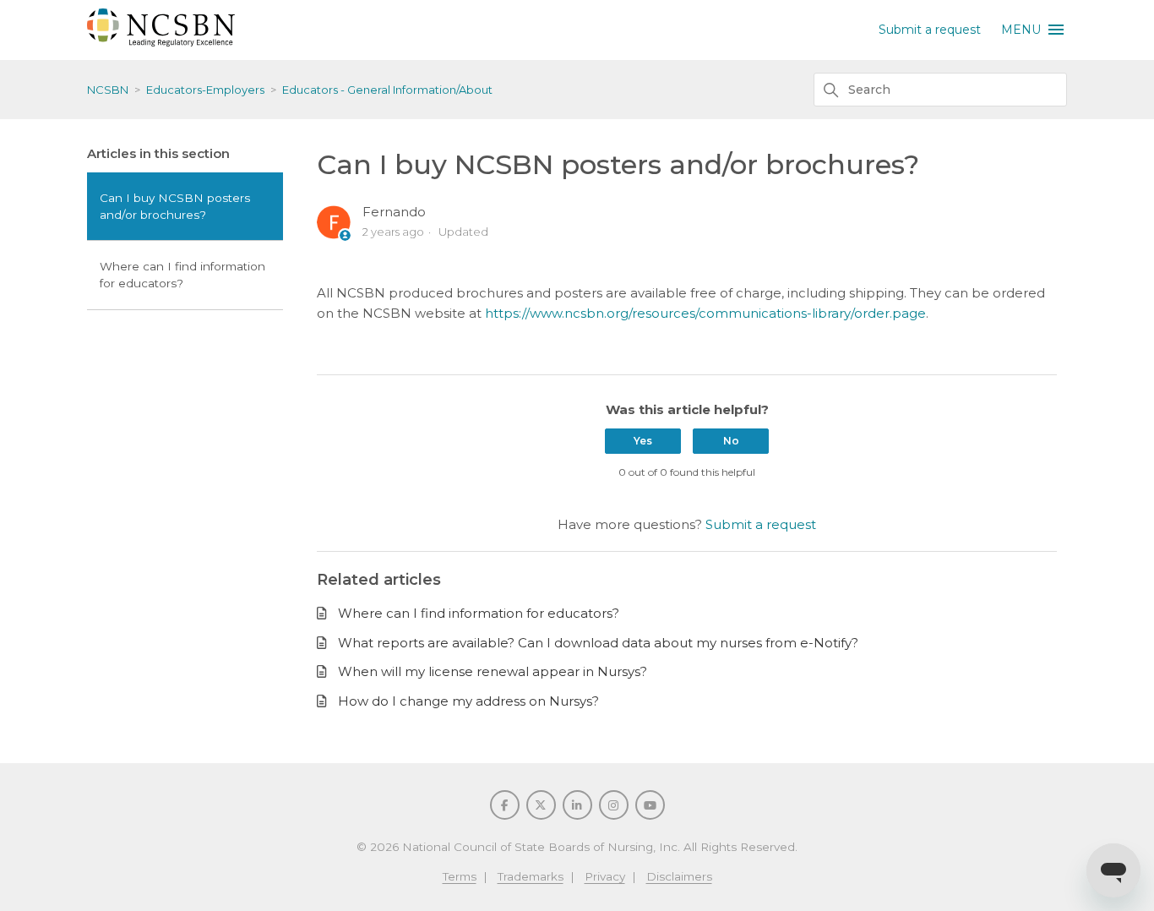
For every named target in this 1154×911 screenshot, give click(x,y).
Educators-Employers (205, 89)
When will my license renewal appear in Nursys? (492, 671)
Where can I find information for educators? (182, 274)
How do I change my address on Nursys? (468, 701)
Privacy (605, 876)
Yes (643, 440)
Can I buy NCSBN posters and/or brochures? (175, 206)
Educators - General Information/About (387, 89)
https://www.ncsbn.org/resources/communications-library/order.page (704, 313)
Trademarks (530, 876)
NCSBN (107, 89)
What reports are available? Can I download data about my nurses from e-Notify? (598, 643)
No (731, 440)
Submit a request (930, 29)
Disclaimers (679, 876)
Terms (459, 876)
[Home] (161, 42)
